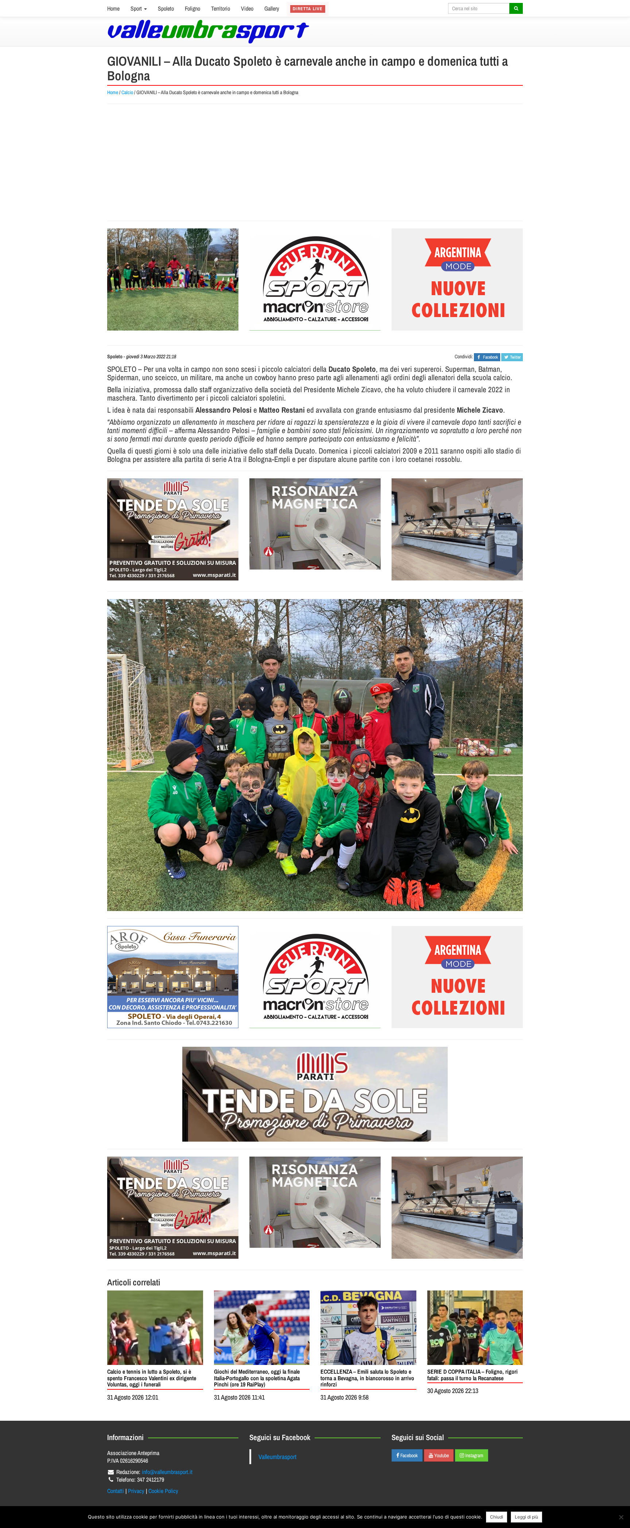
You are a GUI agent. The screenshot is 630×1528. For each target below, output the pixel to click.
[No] (621, 1517)
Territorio (220, 8)
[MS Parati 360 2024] (172, 529)
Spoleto (166, 8)
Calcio (127, 92)
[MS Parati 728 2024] (315, 1094)
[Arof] (172, 977)
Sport (137, 8)
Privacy (136, 1491)
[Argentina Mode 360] (457, 279)
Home (113, 8)
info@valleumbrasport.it (167, 1472)
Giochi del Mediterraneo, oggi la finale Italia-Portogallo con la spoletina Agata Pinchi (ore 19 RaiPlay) (257, 1377)
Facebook (408, 1455)
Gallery (271, 8)
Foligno (192, 8)
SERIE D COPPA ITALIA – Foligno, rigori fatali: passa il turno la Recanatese (472, 1374)
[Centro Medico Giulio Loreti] (315, 524)
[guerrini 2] (315, 279)
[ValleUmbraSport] (208, 31)
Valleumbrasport (277, 1456)
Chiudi (496, 1517)
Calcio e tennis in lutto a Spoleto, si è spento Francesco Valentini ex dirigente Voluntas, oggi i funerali (151, 1377)
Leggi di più (526, 1517)
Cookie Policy (163, 1491)
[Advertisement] (315, 162)
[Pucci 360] (457, 529)
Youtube (441, 1455)
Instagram (473, 1455)
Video (247, 8)
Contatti (115, 1491)
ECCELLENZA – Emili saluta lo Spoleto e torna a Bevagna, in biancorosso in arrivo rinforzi (367, 1377)
